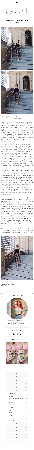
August (11, 407)
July (10, 410)
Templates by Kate (22, 445)
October (11, 402)
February (12, 418)
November (12, 396)
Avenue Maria (7, 445)
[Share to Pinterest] (25, 285)
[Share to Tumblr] (27, 285)
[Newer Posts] (1, 293)
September (12, 405)
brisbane (4, 284)
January (11, 420)
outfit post (11, 284)
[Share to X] (23, 285)
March (11, 415)
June (10, 412)
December (12, 393)
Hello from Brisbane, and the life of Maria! (17, 21)
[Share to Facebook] (21, 285)
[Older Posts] (32, 293)
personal (3, 285)
